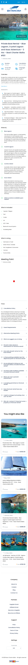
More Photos (22, 36)
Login (18, 2)
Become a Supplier (14, 610)
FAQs (14, 624)
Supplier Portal (14, 604)
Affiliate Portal (14, 607)
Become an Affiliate (14, 613)
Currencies (14, 645)
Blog (14, 590)
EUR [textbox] (14, 648)
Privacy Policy (14, 633)
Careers (14, 587)
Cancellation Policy (14, 627)
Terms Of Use (14, 630)
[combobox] (14, 648)
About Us (14, 584)
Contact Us (14, 593)
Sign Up (23, 2)
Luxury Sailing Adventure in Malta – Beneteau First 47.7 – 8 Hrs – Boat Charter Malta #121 (12, 482)
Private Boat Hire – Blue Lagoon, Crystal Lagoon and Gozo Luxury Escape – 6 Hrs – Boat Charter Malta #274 (13, 444)
